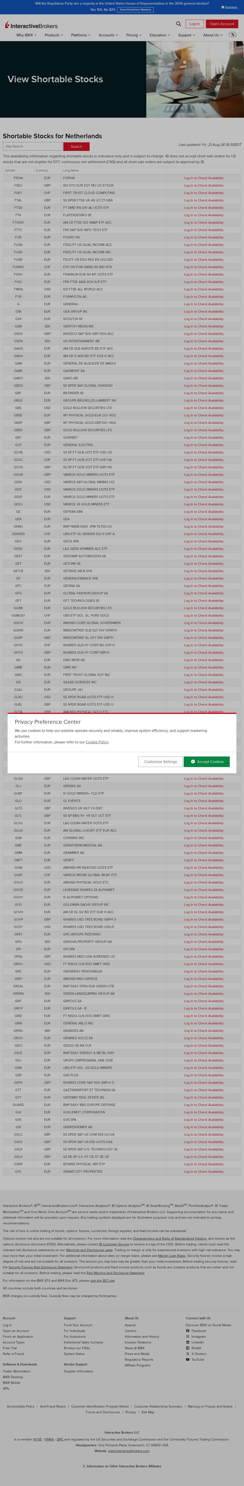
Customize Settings (160, 761)
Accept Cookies (210, 761)
